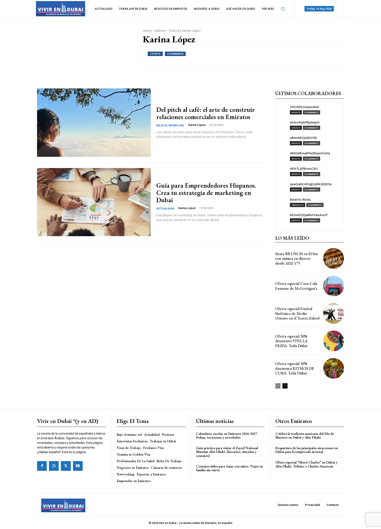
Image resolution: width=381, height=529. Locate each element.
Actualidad (165, 208)
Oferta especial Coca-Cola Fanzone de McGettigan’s (296, 286)
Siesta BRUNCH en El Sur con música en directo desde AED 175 (296, 258)
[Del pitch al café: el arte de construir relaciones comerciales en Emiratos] (94, 122)
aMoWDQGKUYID (303, 138)
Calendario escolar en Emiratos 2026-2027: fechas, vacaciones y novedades (227, 435)
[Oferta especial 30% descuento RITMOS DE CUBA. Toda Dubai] (333, 368)
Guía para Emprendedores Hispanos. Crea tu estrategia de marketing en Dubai (206, 192)
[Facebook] (42, 466)
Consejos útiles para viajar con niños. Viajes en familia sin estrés (229, 468)
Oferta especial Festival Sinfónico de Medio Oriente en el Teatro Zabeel (297, 313)
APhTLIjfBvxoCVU (304, 168)
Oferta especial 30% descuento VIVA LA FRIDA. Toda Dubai (291, 341)
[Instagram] (54, 466)
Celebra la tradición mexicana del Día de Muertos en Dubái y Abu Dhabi (304, 435)
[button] (283, 9)
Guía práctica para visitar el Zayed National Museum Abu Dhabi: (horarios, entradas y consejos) (227, 452)
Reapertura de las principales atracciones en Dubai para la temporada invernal (306, 450)
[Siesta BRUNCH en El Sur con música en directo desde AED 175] (333, 258)
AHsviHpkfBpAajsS (304, 122)
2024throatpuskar (304, 107)
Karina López (197, 125)
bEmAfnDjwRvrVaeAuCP (309, 215)
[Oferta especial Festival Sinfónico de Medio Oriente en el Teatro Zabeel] (333, 313)
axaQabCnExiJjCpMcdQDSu (311, 184)
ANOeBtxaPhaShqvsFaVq (310, 153)
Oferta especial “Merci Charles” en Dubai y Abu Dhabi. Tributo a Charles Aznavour (306, 464)
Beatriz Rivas (300, 199)
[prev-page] (278, 386)
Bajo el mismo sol (170, 125)
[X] (66, 466)
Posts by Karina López (185, 30)
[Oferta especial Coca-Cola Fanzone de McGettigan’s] (333, 286)
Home (147, 30)
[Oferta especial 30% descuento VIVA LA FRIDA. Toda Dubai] (333, 341)
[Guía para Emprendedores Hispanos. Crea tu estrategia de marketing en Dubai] (94, 202)
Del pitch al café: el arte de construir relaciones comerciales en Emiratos (205, 113)
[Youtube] (78, 466)
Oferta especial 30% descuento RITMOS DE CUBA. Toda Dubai (294, 368)
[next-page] (285, 386)
